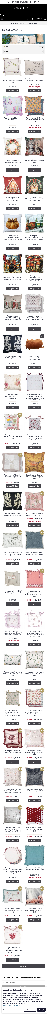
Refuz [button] (5, 1010)
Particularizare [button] (30, 1010)
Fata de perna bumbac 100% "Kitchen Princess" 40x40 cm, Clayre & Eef (12, 790)
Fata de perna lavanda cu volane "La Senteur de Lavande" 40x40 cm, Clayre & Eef (34, 318)
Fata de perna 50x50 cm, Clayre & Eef (12, 119)
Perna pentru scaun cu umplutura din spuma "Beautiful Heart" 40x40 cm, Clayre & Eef (12, 949)
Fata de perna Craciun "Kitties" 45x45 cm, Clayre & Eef (34, 160)
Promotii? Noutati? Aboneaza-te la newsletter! (22, 978)
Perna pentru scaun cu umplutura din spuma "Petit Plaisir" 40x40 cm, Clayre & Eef (34, 593)
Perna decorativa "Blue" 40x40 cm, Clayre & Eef (34, 553)
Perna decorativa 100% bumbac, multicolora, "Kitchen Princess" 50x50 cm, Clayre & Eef (12, 830)
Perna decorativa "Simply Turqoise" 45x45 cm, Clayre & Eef (34, 869)
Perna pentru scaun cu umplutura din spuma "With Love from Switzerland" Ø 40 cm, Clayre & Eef (12, 870)
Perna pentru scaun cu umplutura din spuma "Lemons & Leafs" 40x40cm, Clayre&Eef (12, 713)
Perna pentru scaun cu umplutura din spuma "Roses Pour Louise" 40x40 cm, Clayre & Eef (34, 397)
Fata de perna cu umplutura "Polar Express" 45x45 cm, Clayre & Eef (34, 237)
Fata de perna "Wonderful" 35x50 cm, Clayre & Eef (34, 79)
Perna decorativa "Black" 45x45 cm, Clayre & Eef (34, 790)
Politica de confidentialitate (11, 1005)
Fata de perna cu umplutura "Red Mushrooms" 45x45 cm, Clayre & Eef (34, 278)
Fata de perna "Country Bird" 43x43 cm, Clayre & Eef (34, 476)
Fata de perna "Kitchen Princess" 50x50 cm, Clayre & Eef (34, 752)
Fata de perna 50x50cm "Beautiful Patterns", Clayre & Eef (34, 119)
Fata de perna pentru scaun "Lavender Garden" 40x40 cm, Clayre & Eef (13, 632)
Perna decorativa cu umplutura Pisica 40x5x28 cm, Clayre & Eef (34, 358)
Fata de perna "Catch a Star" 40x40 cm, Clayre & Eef (34, 829)
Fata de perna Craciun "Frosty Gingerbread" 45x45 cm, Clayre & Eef (12, 160)
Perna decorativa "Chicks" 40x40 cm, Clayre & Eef (13, 592)
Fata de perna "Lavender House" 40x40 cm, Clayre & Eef (12, 80)
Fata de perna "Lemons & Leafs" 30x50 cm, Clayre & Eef (12, 673)
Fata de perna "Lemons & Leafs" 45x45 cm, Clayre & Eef (34, 673)
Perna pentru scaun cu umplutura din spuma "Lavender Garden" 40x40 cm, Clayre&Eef (34, 633)
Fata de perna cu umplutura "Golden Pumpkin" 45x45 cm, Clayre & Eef (12, 238)
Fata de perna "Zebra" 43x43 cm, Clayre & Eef (12, 514)
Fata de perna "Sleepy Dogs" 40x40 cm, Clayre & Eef (34, 910)
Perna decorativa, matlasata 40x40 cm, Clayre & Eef (12, 396)
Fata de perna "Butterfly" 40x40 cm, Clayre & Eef (12, 476)
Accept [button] (41, 1010)
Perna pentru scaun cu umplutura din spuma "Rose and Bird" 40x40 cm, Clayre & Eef (34, 713)
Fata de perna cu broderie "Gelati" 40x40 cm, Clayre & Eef (12, 436)
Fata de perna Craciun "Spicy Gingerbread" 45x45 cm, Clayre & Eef (34, 199)
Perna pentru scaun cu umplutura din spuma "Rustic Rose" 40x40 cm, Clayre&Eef (34, 437)
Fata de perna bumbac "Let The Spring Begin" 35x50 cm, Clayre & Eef (12, 554)
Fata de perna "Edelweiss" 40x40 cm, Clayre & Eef (12, 751)
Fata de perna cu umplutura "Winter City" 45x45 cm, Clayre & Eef (12, 317)
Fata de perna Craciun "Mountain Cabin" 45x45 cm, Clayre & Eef (12, 199)
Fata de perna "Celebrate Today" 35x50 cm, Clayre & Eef (12, 910)
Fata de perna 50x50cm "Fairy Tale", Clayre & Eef (34, 514)
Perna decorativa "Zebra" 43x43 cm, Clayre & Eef (12, 357)
